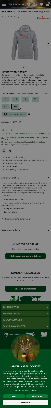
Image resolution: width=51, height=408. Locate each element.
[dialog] (25, 204)
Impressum (33, 390)
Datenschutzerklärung (21, 390)
